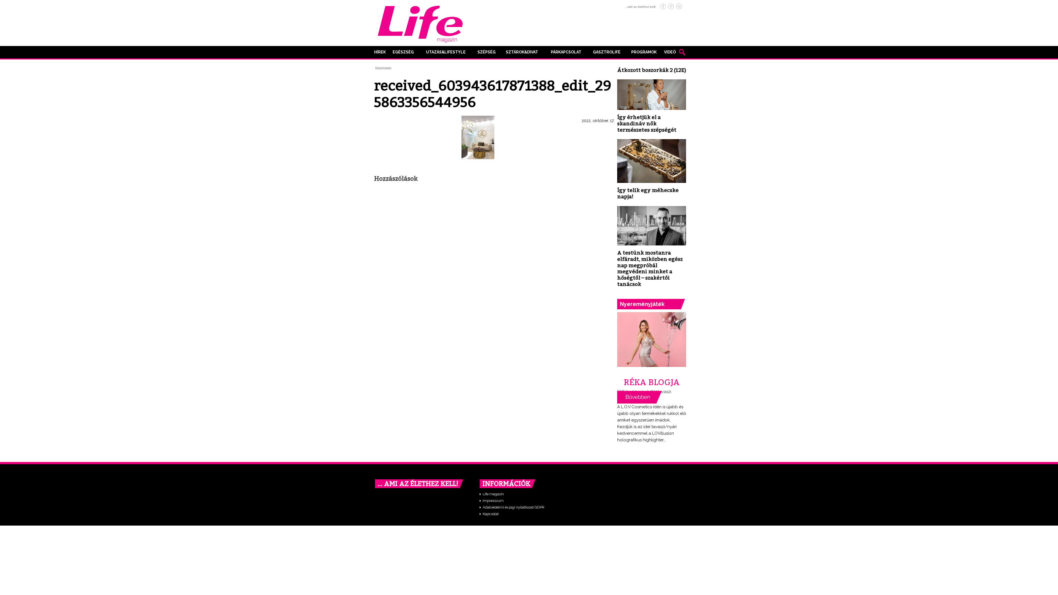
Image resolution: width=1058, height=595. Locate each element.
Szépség (486, 52)
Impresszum (493, 501)
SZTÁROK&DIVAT (522, 52)
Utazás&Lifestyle (446, 52)
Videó (670, 52)
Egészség (403, 52)
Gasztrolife (606, 52)
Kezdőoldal (383, 68)
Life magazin (493, 494)
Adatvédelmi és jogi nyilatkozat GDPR (513, 507)
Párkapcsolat (566, 52)
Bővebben (639, 397)
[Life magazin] (420, 23)
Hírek (380, 52)
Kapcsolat (491, 514)
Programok (644, 52)
